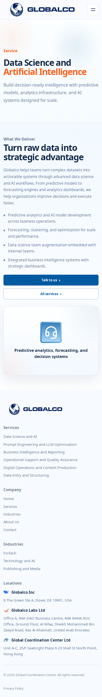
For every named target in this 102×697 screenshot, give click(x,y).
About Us (11, 521)
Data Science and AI (20, 436)
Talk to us (49, 280)
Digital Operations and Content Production (39, 467)
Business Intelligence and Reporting (34, 451)
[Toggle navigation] (93, 9)
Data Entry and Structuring (26, 475)
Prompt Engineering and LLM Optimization (40, 444)
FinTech (9, 553)
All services (49, 294)
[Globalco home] (42, 9)
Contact (9, 529)
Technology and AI (19, 560)
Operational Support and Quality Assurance (40, 459)
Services (10, 506)
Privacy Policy (13, 688)
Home (8, 498)
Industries (12, 514)
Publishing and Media (21, 568)
